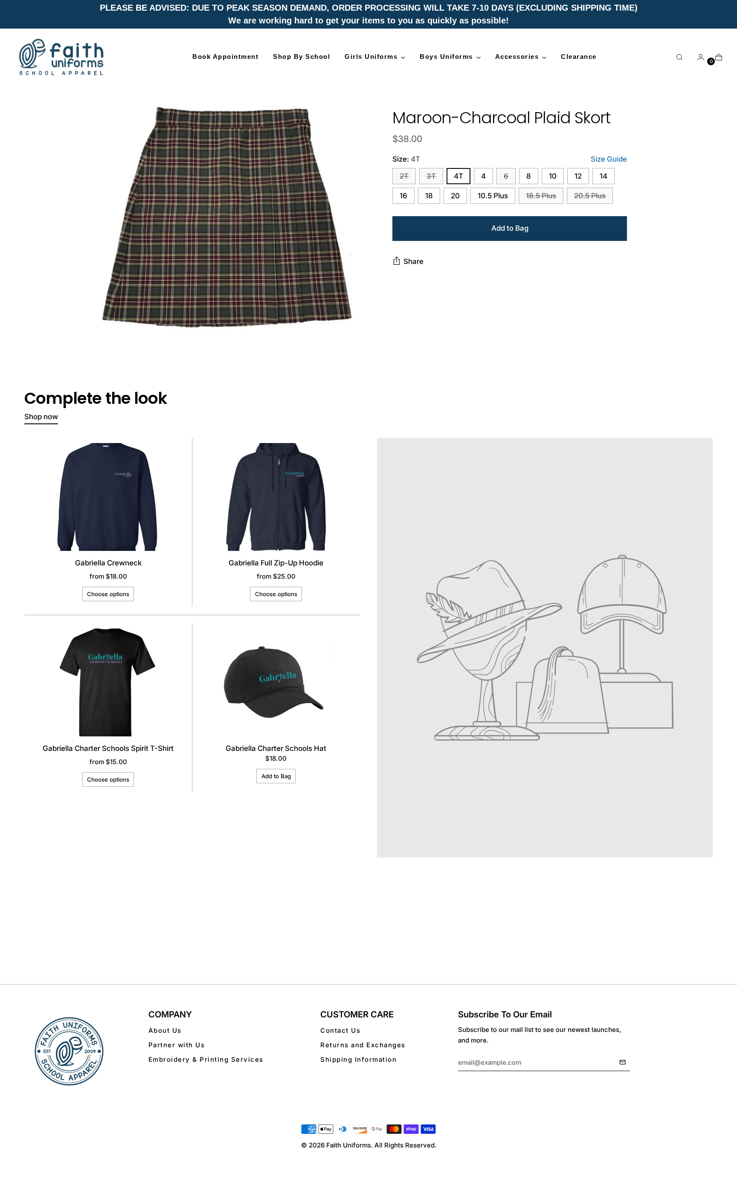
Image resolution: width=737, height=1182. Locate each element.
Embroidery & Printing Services (206, 1059)
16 (403, 196)
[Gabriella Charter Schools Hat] (276, 682)
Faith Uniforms (348, 1145)
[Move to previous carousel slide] (686, 938)
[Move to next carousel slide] (705, 937)
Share (413, 261)
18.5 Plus (541, 196)
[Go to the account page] (697, 57)
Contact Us (340, 1030)
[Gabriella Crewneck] (108, 497)
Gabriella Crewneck (108, 563)
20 (455, 196)
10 (553, 176)
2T (404, 176)
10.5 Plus (493, 196)
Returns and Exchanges (363, 1045)
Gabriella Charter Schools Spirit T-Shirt (108, 748)
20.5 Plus (590, 196)
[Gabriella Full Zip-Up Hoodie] (276, 497)
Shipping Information (358, 1059)
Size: (406, 159)
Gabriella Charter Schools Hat (276, 748)
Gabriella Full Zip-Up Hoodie (276, 563)
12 (578, 176)
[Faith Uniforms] (62, 56)
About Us (165, 1030)
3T (431, 176)
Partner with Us (176, 1045)
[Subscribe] (622, 1062)
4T (458, 176)
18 (429, 196)
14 (603, 176)
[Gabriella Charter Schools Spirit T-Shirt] (108, 682)
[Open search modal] (679, 57)
